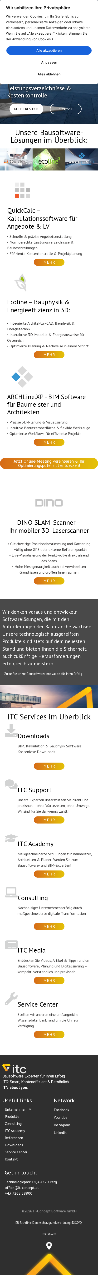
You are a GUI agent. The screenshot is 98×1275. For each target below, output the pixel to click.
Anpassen (49, 62)
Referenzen (14, 1137)
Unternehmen (15, 1109)
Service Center (16, 1152)
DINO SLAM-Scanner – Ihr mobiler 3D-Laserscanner (49, 526)
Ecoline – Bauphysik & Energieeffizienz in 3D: (38, 305)
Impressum (49, 1234)
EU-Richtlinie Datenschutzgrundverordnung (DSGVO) (49, 1223)
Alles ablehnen (49, 74)
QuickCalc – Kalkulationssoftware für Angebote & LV (42, 218)
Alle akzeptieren (49, 50)
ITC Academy (15, 1130)
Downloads (14, 1144)
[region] (49, 42)
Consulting (13, 1123)
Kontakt (11, 1159)
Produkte (12, 1116)
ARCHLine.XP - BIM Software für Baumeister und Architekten (46, 404)
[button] (19, 1109)
